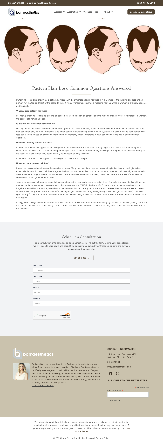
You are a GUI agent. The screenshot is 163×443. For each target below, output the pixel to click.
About (107, 12)
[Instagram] (117, 373)
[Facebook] (110, 373)
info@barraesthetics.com (119, 366)
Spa (96, 12)
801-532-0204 (113, 362)
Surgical (58, 12)
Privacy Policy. (103, 438)
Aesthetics (72, 12)
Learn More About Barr (43, 385)
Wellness (87, 12)
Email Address (115, 390)
